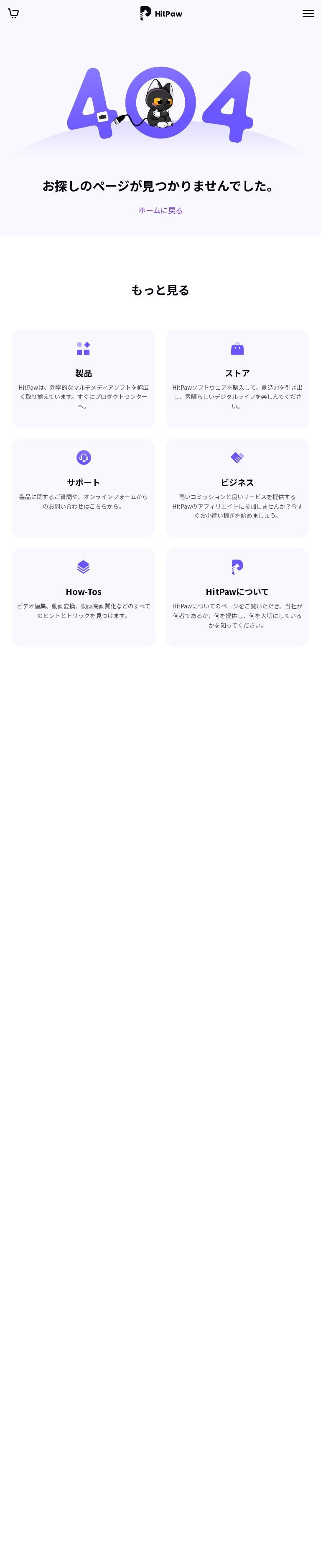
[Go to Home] (161, 13)
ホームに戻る (160, 209)
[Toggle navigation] (308, 13)
